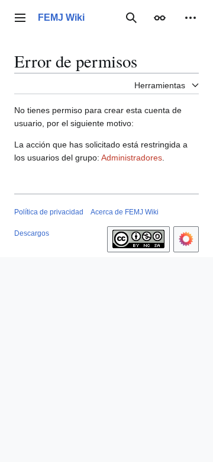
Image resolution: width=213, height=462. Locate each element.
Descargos (31, 233)
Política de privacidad (48, 212)
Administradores (131, 157)
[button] (20, 18)
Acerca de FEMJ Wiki (125, 212)
